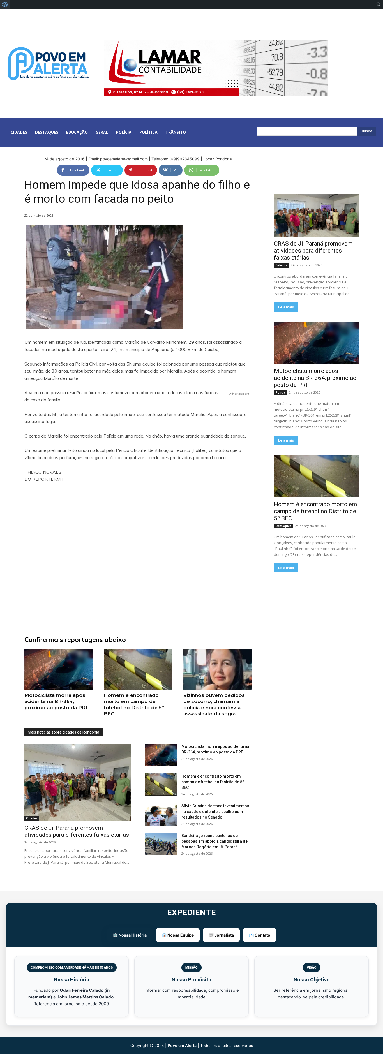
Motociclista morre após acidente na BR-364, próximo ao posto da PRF (56, 701)
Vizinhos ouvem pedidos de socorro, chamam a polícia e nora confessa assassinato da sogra (214, 704)
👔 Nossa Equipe (178, 935)
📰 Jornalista (221, 935)
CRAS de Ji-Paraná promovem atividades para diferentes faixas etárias (76, 831)
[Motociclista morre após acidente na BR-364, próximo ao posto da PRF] (58, 669)
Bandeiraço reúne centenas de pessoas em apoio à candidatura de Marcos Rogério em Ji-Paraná (214, 841)
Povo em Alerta (182, 1045)
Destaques (283, 526)
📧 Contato (259, 935)
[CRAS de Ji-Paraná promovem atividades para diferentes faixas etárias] (77, 782)
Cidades (32, 818)
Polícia (280, 392)
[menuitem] (5, 4)
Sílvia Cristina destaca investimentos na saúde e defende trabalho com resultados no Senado (215, 811)
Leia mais (286, 307)
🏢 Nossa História (130, 935)
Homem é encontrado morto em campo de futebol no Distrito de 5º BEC (134, 704)
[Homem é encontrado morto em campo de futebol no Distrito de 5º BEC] (138, 669)
